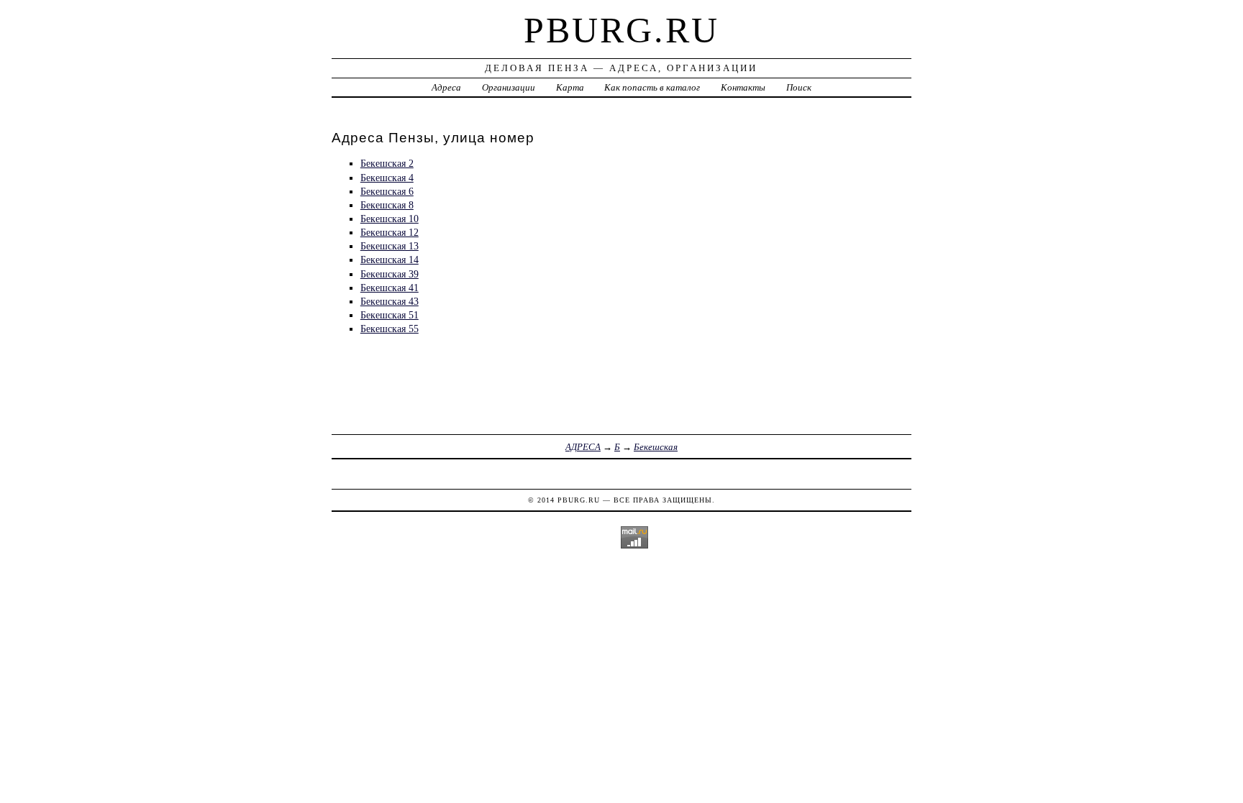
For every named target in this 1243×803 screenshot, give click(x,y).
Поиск (798, 87)
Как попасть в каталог (652, 87)
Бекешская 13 (389, 246)
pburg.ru (621, 30)
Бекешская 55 (389, 328)
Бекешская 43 (389, 301)
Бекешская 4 (387, 177)
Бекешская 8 (387, 205)
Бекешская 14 (389, 259)
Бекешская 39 (389, 274)
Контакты (743, 87)
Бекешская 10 (389, 218)
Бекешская (656, 446)
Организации (508, 87)
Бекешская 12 (389, 232)
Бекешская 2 (387, 163)
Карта (570, 87)
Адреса (446, 87)
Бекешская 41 (389, 287)
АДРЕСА (583, 446)
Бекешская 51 (389, 315)
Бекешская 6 (387, 191)
